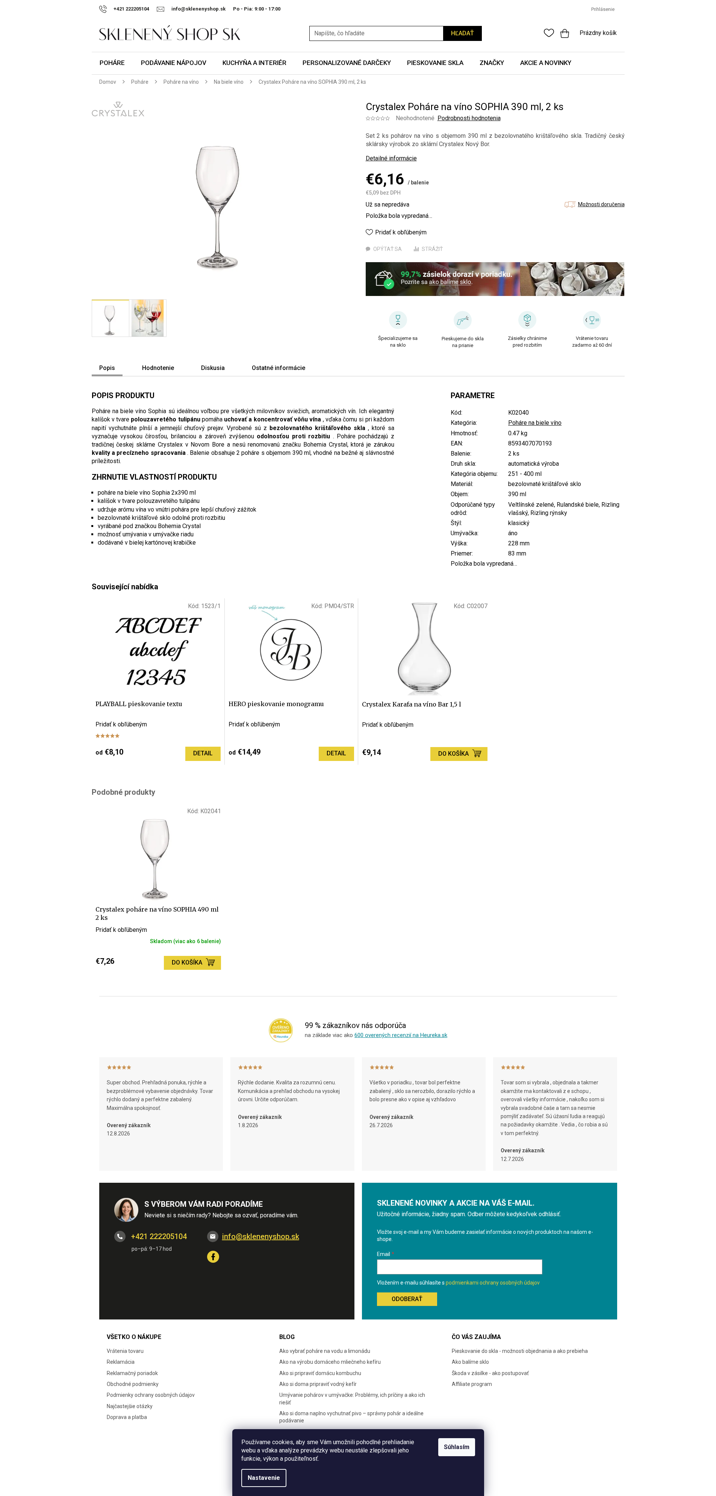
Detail (203, 753)
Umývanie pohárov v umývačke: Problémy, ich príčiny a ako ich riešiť (352, 1398)
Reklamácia (121, 1362)
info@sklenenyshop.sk (260, 1236)
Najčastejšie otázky (130, 1406)
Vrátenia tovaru (125, 1351)
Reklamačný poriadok (132, 1373)
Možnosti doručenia (601, 204)
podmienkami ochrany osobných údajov (493, 1283)
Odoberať (407, 1299)
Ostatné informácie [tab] (278, 367)
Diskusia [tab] (213, 367)
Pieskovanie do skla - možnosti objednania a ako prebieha (520, 1351)
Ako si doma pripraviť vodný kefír (318, 1384)
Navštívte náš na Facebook (213, 1257)
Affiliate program (472, 1384)
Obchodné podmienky (133, 1384)
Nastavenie (264, 1477)
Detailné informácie (391, 158)
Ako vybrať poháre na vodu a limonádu (324, 1351)
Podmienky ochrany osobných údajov (151, 1395)
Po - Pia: (243, 9)
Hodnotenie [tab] (158, 367)
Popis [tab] (107, 367)
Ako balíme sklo (470, 1362)
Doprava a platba (127, 1417)
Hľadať (462, 33)
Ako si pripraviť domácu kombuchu (320, 1373)
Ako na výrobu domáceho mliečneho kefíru (330, 1362)
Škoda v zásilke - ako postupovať (490, 1373)
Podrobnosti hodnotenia (469, 118)
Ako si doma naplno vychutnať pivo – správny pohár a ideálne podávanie (351, 1417)
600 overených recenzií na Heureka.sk (400, 1035)
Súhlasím (456, 1447)
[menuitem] (112, 63)
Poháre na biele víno (535, 422)
